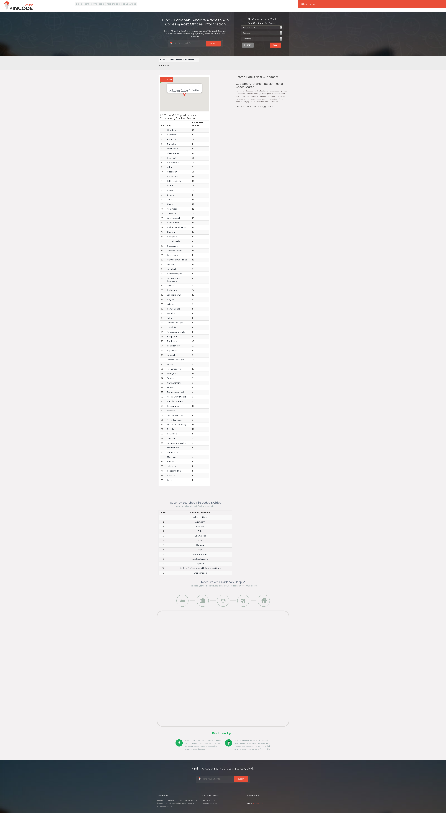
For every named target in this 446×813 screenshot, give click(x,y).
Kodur (170, 186)
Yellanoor (171, 466)
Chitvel (170, 200)
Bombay (200, 545)
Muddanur (172, 130)
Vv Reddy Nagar (174, 420)
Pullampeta (172, 176)
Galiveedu (172, 213)
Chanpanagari (200, 573)
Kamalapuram (173, 346)
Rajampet (171, 158)
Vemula (170, 387)
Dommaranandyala (176, 392)
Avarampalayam (200, 554)
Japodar (200, 564)
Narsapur (200, 526)
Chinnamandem (174, 251)
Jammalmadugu (175, 415)
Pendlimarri (172, 429)
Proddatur (172, 341)
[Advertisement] (245, 63)
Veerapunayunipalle (176, 397)
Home (79, 4)
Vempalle (171, 355)
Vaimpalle (171, 304)
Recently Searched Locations (121, 4)
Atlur (169, 167)
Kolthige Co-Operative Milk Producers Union (200, 568)
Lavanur (171, 411)
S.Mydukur (172, 327)
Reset (275, 45)
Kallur (170, 480)
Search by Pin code (210, 800)
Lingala (170, 299)
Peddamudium (174, 471)
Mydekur (171, 313)
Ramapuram (173, 223)
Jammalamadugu (175, 360)
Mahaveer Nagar (200, 517)
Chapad (170, 286)
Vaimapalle (172, 461)
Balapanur (172, 337)
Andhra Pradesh (175, 60)
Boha (200, 531)
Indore (200, 540)
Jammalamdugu (175, 323)
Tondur (170, 378)
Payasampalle (173, 309)
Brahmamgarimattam (177, 227)
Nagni (200, 550)
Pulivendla (172, 290)
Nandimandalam (175, 401)
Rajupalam (172, 350)
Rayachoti (171, 139)
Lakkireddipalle (174, 181)
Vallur (170, 318)
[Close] (199, 86)
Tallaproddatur (174, 369)
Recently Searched (209, 803)
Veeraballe (172, 269)
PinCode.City (257, 803)
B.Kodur (171, 195)
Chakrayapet (173, 153)
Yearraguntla (173, 448)
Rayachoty (172, 135)
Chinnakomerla (174, 383)
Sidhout (171, 264)
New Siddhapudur (200, 559)
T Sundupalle (173, 241)
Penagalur (172, 237)
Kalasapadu (172, 255)
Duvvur (170, 364)
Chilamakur (172, 452)
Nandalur (171, 144)
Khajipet (171, 204)
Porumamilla (173, 163)
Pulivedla (171, 475)
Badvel (170, 190)
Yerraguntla (172, 374)
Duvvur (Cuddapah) (176, 425)
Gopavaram (172, 246)
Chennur (171, 232)
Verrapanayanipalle (176, 332)
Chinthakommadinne (177, 260)
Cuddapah (172, 172)
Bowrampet (200, 536)
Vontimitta (172, 209)
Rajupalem (172, 434)
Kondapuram (173, 406)
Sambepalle (172, 149)
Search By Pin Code (94, 4)
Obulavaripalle (174, 218)
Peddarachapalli (174, 274)
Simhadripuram (174, 295)
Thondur (171, 438)
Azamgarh (200, 522)
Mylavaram (172, 457)
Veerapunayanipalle (176, 443)
